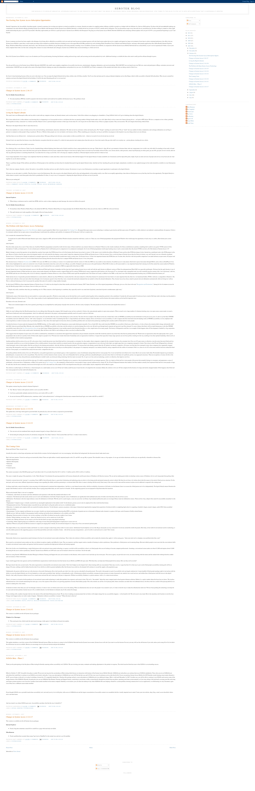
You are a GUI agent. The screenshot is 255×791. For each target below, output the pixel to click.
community (14, 184)
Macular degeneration (41, 600)
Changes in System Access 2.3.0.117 (19, 717)
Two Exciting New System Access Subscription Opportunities (28, 20)
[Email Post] (38, 81)
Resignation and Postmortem (144, 284)
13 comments (34, 373)
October (191, 53)
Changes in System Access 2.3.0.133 (19, 423)
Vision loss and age (56, 600)
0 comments (34, 102)
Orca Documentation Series (30, 328)
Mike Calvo (189, 114)
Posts (189, 20)
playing (33, 184)
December (192, 48)
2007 (189, 46)
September (192, 90)
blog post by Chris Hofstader (29, 230)
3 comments (32, 598)
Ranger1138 (189, 118)
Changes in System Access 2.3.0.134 (19, 409)
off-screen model (27, 262)
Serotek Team (189, 123)
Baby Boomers (16, 600)
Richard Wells (190, 121)
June (190, 97)
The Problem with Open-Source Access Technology (24, 226)
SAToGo (39, 184)
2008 (189, 43)
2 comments (32, 182)
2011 (189, 35)
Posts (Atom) (16, 751)
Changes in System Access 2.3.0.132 (19, 609)
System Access (16, 103)
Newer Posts (9, 747)
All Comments (192, 24)
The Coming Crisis (72, 230)
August (191, 92)
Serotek (20, 708)
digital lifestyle (24, 184)
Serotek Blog (127, 8)
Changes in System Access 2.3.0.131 (19, 635)
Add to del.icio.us (55, 81)
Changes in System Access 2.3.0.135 (19, 382)
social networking (49, 184)
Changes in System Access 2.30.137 (19, 90)
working (59, 184)
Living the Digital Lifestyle (16, 112)
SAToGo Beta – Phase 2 (14, 658)
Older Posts (173, 747)
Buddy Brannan (190, 107)
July (190, 95)
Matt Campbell (190, 109)
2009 (189, 41)
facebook (43, 81)
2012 (189, 33)
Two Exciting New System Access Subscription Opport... (204, 55)
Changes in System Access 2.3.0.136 (19, 193)
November (192, 51)
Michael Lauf (189, 111)
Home (91, 747)
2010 (189, 38)
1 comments (32, 81)
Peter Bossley (189, 116)
